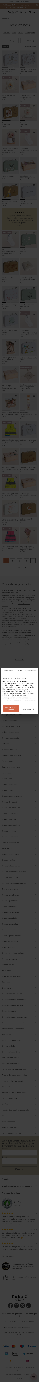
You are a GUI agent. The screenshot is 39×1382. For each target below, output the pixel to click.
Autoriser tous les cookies (11, 708)
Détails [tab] (19, 671)
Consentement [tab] (7, 671)
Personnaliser (27, 709)
